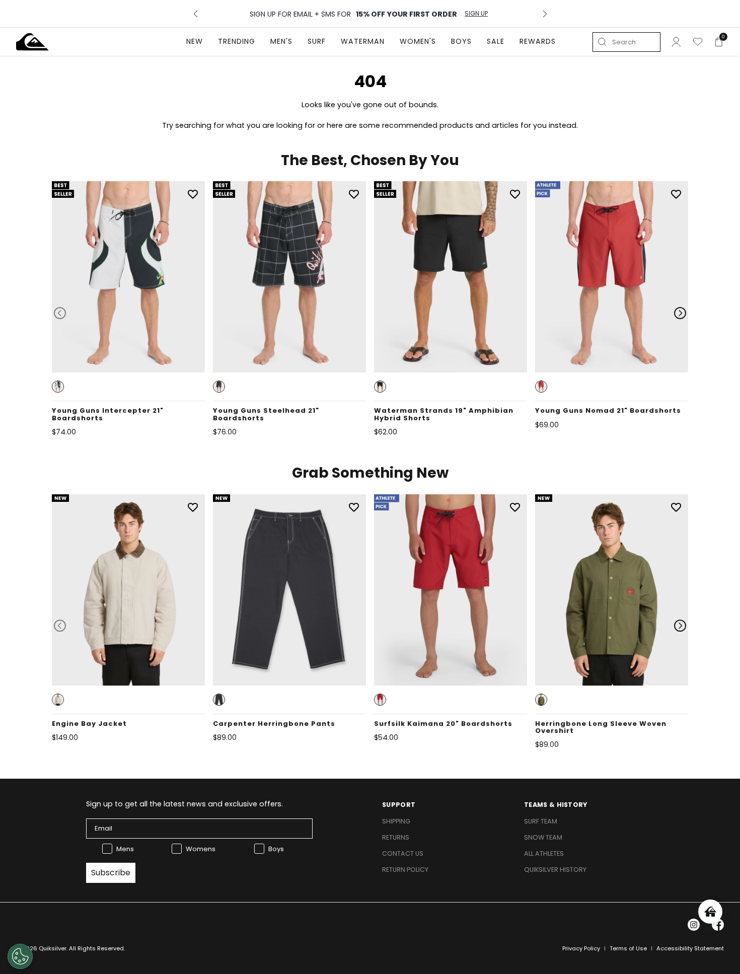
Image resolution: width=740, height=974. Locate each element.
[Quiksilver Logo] (32, 42)
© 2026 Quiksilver (41, 948)
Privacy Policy (581, 948)
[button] (58, 387)
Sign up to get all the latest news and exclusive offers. (184, 804)
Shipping (396, 821)
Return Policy (405, 869)
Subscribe (110, 872)
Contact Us (402, 853)
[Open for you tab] (710, 912)
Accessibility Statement (690, 948)
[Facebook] (718, 925)
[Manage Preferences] (20, 956)
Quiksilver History (555, 869)
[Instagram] (694, 925)
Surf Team (540, 821)
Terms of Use (628, 948)
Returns (395, 837)
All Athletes (544, 853)
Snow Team (543, 837)
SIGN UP (476, 14)
